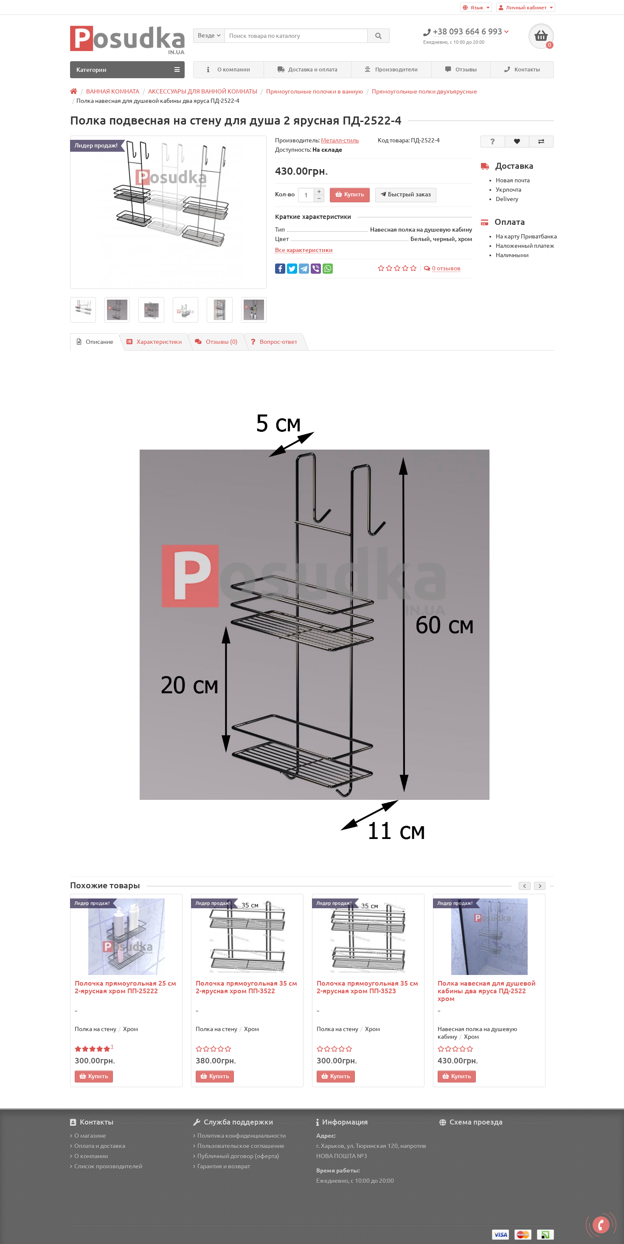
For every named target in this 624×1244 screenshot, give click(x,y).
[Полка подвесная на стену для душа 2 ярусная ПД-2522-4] (168, 212)
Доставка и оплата (312, 69)
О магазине (90, 1135)
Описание (99, 341)
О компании (233, 69)
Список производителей (108, 1166)
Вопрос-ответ (278, 341)
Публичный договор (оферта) (238, 1156)
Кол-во (285, 194)
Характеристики (159, 341)
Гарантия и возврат (223, 1166)
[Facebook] (280, 269)
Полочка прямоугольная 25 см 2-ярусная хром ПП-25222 (125, 987)
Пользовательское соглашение (240, 1145)
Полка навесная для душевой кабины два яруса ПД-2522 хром (487, 990)
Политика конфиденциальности (241, 1135)
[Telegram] (304, 269)
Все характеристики (304, 250)
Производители (396, 69)
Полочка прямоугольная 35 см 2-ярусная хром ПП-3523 (367, 987)
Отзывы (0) (222, 341)
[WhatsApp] (328, 269)
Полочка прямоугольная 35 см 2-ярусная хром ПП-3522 (246, 987)
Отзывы (465, 69)
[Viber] (316, 269)
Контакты (526, 69)
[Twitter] (292, 269)
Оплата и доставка (99, 1145)
